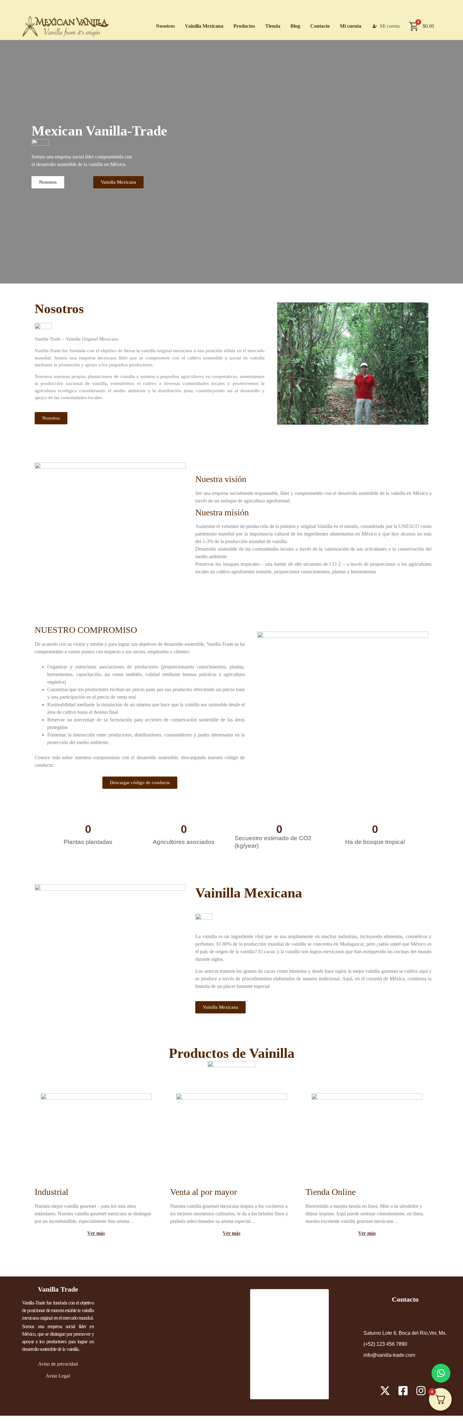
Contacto (320, 26)
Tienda (272, 26)
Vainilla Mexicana (204, 26)
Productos (244, 26)
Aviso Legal (58, 1376)
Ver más (367, 1233)
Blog (295, 26)
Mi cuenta (350, 26)
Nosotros (165, 26)
